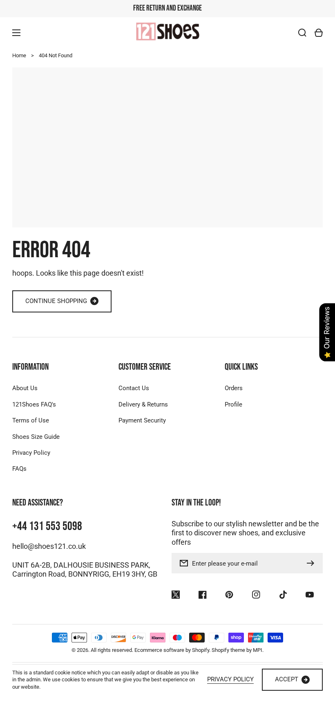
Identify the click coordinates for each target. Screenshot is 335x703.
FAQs (19, 468)
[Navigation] (16, 33)
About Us (25, 388)
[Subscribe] (312, 563)
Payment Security (142, 420)
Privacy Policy (31, 452)
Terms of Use (30, 420)
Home (19, 55)
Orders (234, 388)
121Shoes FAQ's (34, 404)
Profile (233, 404)
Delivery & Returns (143, 404)
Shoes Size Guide (36, 436)
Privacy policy (230, 679)
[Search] (302, 33)
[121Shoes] (167, 32)
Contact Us (133, 388)
